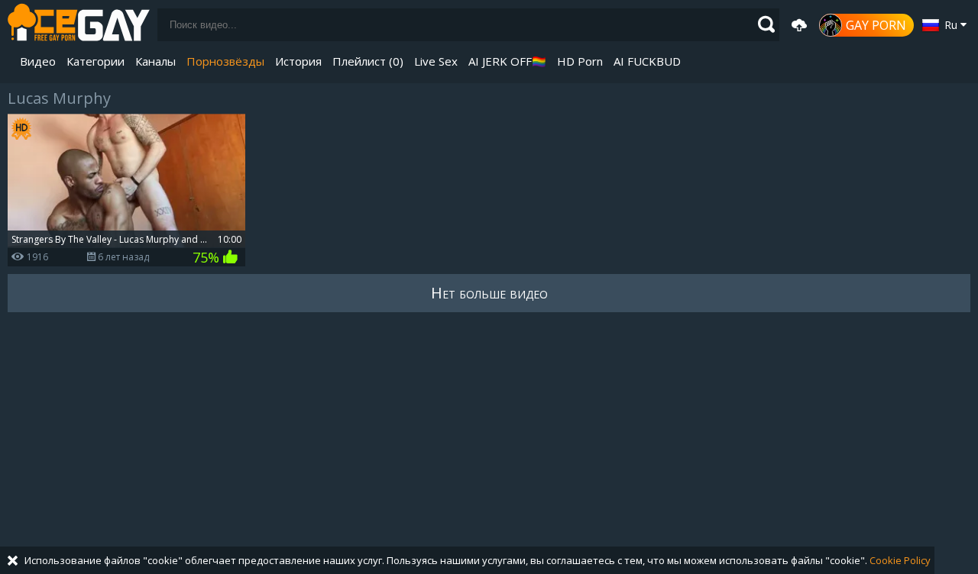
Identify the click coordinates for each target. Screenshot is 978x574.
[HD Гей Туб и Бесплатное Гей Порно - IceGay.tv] (79, 25)
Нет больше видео (489, 292)
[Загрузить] (799, 25)
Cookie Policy (900, 560)
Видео (38, 61)
